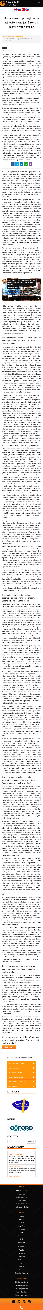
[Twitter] (19, 1302)
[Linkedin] (24, 1302)
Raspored (21, 1194)
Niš (21, 1239)
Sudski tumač (21, 1200)
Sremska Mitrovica (21, 1273)
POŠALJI (31, 1142)
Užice (21, 1263)
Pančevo (21, 1247)
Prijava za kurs (21, 1190)
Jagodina (21, 1226)
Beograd (21, 1216)
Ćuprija (21, 1223)
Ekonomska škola (21, 1285)
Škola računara (21, 1204)
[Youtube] (29, 1302)
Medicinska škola (21, 1282)
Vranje (21, 1266)
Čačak (21, 1219)
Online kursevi (21, 1197)
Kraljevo (21, 1232)
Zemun (21, 1270)
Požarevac (21, 1253)
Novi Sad (21, 1242)
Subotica (21, 1260)
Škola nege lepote (21, 1295)
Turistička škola (21, 1292)
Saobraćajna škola (21, 1289)
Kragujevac (22, 1229)
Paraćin (21, 1250)
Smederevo (22, 1256)
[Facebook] (13, 1302)
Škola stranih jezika (21, 1207)
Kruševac (21, 1236)
